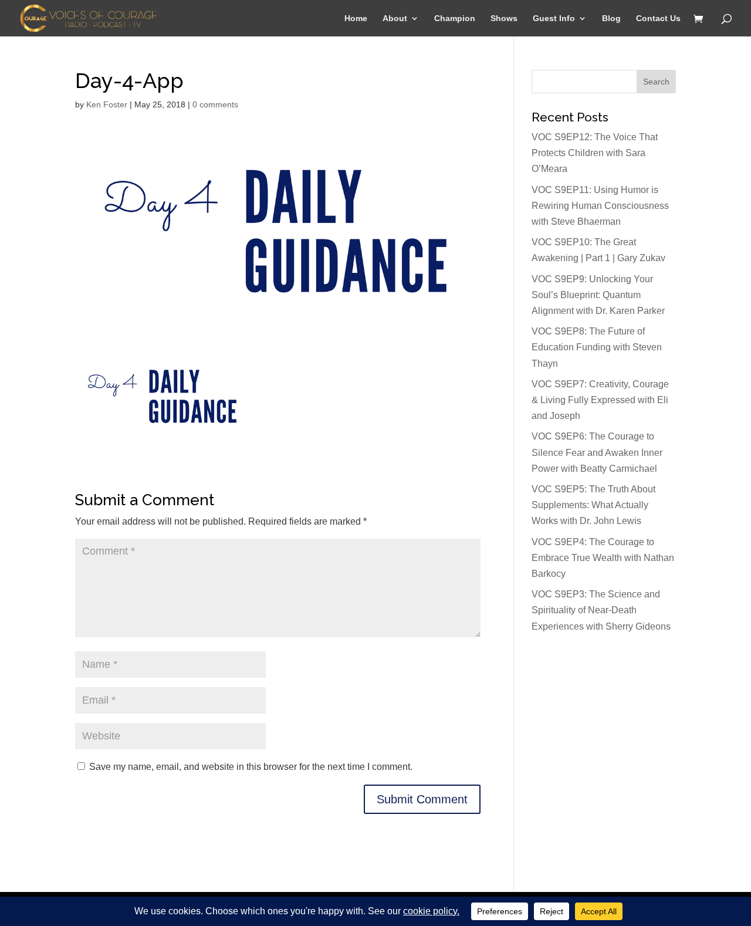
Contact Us (658, 18)
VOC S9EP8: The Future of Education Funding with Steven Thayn (597, 347)
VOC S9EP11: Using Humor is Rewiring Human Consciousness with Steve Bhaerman (600, 206)
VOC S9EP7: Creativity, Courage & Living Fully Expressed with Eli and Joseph (600, 400)
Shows (503, 18)
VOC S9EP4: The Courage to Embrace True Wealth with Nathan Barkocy (603, 558)
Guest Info (554, 18)
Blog (611, 18)
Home (355, 18)
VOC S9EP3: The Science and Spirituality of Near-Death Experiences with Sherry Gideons (601, 610)
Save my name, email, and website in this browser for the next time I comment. (250, 767)
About (395, 18)
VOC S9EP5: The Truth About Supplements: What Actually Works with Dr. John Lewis (593, 505)
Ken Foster (106, 104)
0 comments (215, 104)
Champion (454, 18)
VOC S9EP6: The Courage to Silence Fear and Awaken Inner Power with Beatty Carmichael (597, 452)
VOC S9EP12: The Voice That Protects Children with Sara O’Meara (595, 153)
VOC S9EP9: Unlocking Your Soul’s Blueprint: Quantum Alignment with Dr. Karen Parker (598, 295)
